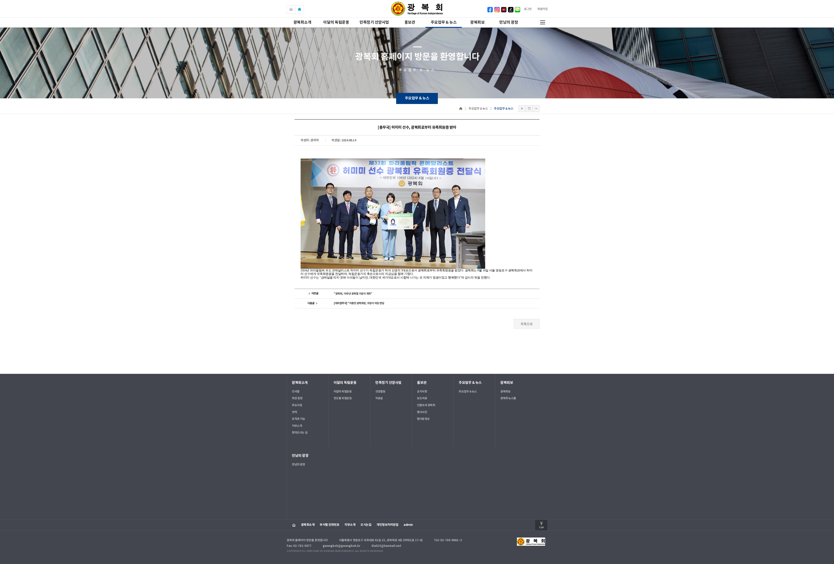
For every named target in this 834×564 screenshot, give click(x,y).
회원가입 (542, 9)
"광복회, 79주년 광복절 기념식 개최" (353, 293)
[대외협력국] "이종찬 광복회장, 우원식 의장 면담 (359, 303)
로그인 (528, 9)
